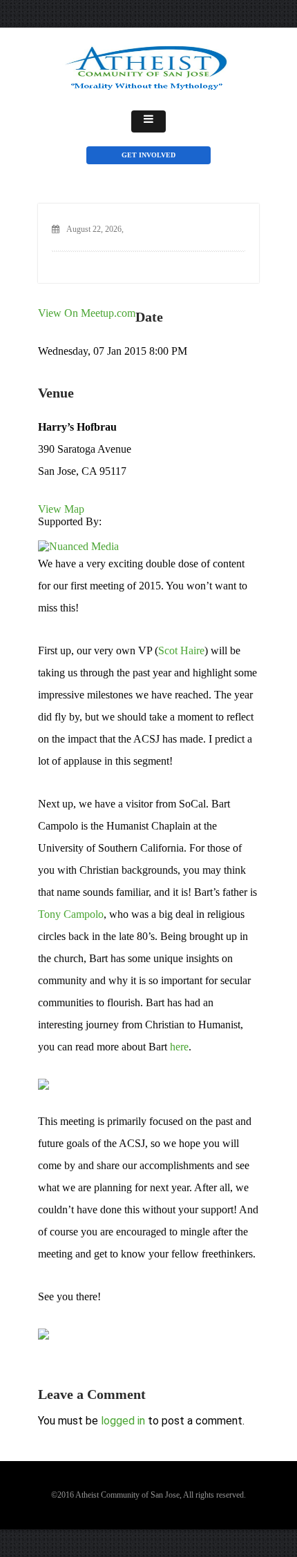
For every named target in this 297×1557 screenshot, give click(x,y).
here (179, 1046)
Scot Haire (181, 650)
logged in (123, 1420)
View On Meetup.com (86, 313)
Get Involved (148, 155)
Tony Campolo (71, 914)
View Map (61, 509)
